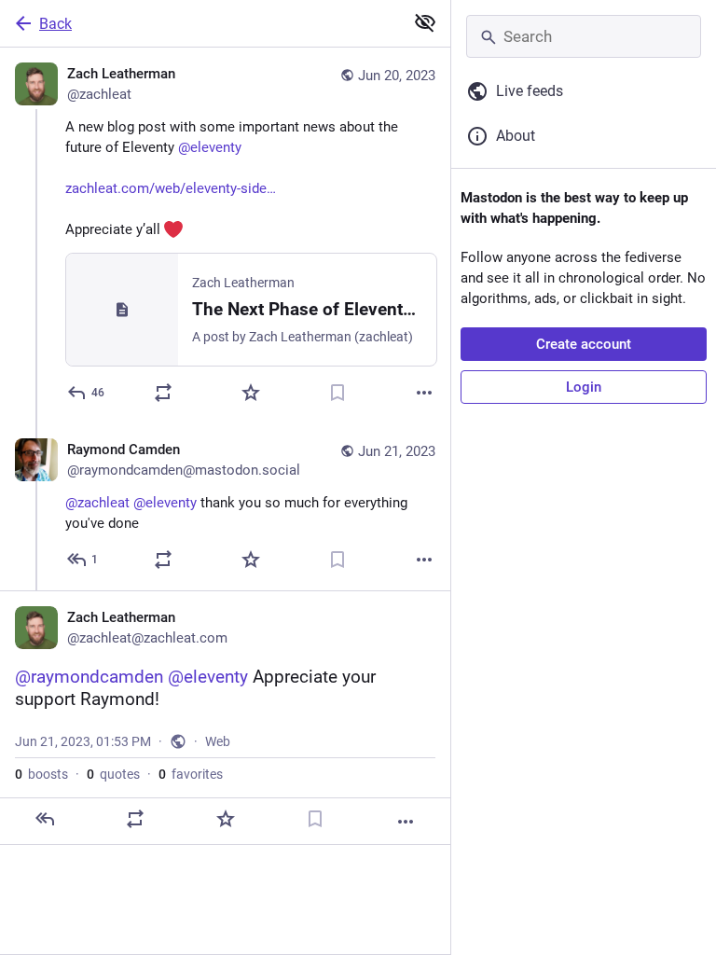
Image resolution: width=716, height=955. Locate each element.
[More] (424, 392)
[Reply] (45, 819)
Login (583, 387)
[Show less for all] (425, 22)
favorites (190, 774)
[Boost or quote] (163, 392)
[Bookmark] (337, 392)
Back (55, 24)
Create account (583, 344)
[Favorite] (251, 392)
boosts (41, 774)
